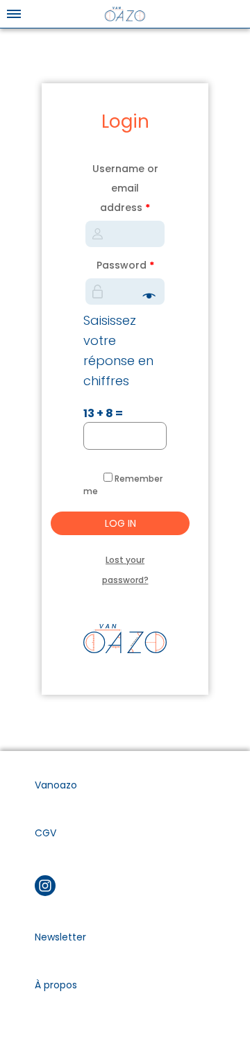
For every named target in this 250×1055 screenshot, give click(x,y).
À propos (56, 985)
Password (125, 265)
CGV (45, 833)
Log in (120, 523)
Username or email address (125, 188)
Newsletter (60, 937)
